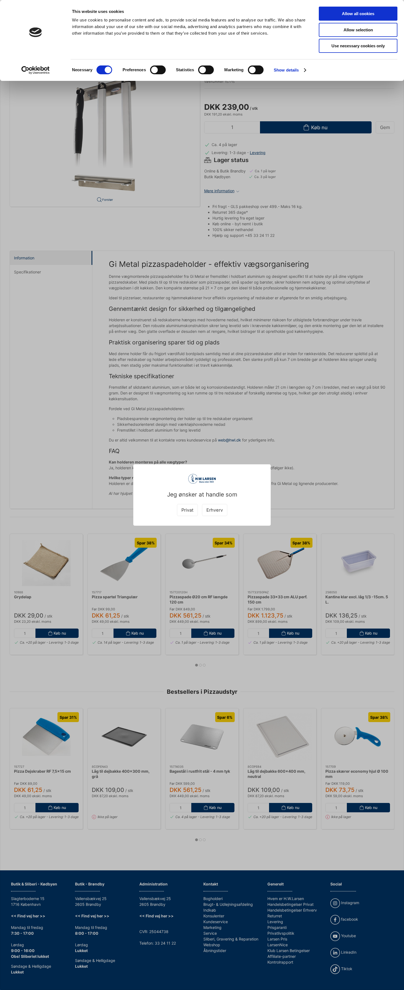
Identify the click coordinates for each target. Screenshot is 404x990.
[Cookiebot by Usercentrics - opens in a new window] (36, 70)
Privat (187, 510)
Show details (286, 70)
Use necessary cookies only (358, 45)
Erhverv (214, 510)
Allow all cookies (358, 13)
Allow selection (358, 30)
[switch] (158, 69)
